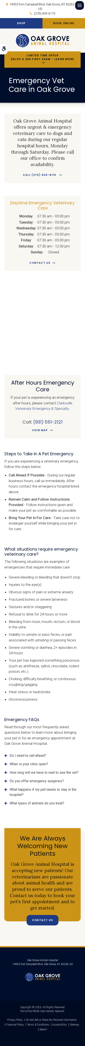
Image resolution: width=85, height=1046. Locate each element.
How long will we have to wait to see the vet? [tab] (44, 772)
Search (43, 1029)
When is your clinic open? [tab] (29, 764)
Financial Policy (15, 1024)
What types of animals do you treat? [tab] (37, 803)
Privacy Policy (15, 1019)
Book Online (63, 23)
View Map (40, 430)
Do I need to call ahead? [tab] (28, 755)
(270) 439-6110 (44, 13)
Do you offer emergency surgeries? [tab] (37, 781)
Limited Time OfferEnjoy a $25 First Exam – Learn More (42, 57)
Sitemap (74, 1024)
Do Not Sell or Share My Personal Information (51, 1019)
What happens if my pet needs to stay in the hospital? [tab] (43, 792)
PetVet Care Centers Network (48, 1011)
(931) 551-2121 (48, 422)
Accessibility (59, 1024)
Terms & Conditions (38, 1024)
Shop (21, 23)
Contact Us (39, 263)
